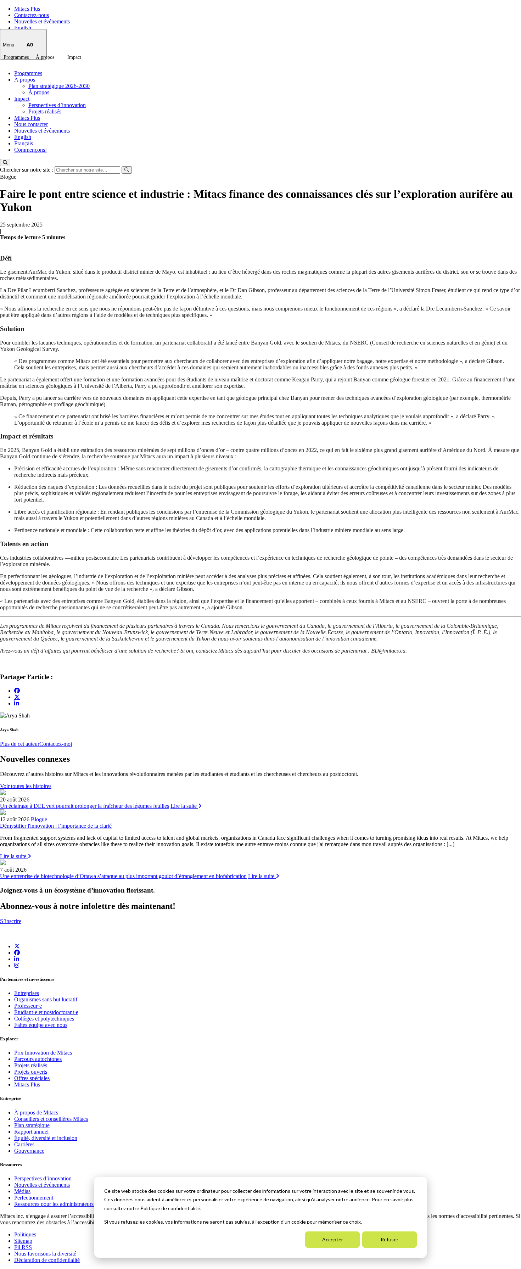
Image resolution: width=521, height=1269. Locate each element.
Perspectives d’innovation (57, 105)
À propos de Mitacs (36, 1112)
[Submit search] (127, 170)
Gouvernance (29, 1151)
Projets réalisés (44, 111)
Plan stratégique (32, 1125)
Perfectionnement (33, 1198)
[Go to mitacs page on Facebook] (17, 691)
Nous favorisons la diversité (45, 1254)
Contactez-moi (55, 744)
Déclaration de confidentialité (47, 1260)
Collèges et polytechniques (44, 1019)
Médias (22, 1191)
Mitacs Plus (27, 9)
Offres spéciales (32, 1078)
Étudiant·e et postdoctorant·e (46, 1012)
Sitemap (23, 1241)
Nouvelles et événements (42, 21)
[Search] (5, 162)
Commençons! (30, 150)
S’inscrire (10, 921)
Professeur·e (28, 1006)
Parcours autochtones (38, 1059)
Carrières (24, 1144)
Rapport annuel (31, 1132)
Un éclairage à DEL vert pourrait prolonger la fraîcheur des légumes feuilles (84, 806)
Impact (74, 57)
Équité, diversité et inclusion (45, 1138)
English (22, 28)
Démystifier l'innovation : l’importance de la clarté (56, 826)
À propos (45, 57)
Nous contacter (31, 124)
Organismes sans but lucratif (45, 999)
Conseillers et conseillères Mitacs (51, 1119)
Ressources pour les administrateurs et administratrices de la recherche (93, 1204)
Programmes (16, 57)
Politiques (25, 1234)
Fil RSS (23, 1247)
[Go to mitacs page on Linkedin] (16, 703)
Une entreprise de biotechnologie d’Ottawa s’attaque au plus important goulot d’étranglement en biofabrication (123, 876)
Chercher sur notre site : (27, 170)
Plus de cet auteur (19, 744)
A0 (30, 44)
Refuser (389, 1239)
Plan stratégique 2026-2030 (59, 86)
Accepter (332, 1239)
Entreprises (26, 993)
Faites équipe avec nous (40, 1025)
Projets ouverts (30, 1072)
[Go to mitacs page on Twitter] (17, 697)
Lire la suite (184, 806)
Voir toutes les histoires (25, 786)
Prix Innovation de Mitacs (43, 1053)
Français (23, 143)
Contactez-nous (31, 15)
